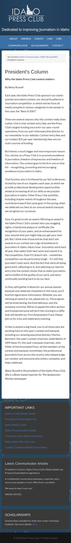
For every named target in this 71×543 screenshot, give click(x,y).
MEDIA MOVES (13, 494)
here (34, 524)
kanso (55, 538)
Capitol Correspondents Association (26, 447)
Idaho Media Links (15, 424)
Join (49, 38)
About (12, 38)
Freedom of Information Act (20, 419)
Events (38, 38)
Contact (57, 45)
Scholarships (39, 45)
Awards (25, 38)
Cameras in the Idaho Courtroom (24, 436)
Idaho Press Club (35, 13)
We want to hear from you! (19, 488)
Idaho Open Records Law (20, 441)
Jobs (59, 38)
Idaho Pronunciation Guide (20, 430)
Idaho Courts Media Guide (20, 413)
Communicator (16, 45)
